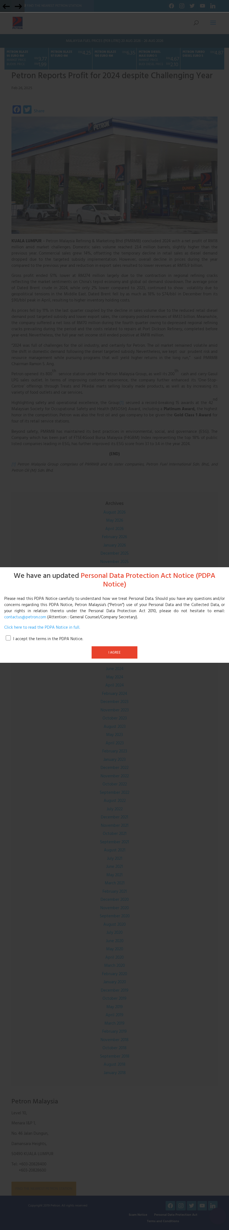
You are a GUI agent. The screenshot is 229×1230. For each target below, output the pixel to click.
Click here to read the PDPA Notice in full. (42, 627)
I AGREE (114, 652)
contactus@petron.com (25, 617)
